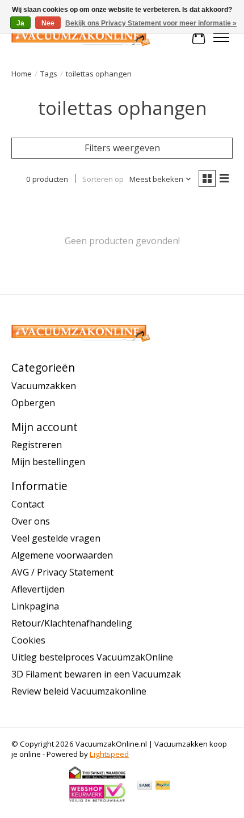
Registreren (36, 444)
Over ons (30, 521)
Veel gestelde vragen (55, 538)
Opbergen (33, 403)
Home (21, 74)
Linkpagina (35, 606)
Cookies (28, 640)
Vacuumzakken (43, 386)
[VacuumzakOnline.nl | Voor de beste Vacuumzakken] (80, 37)
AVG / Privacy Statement (62, 572)
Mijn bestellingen (48, 461)
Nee (47, 23)
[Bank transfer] (144, 786)
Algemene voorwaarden (62, 555)
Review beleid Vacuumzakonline (78, 691)
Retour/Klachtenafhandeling (71, 623)
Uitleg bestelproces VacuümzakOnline (92, 657)
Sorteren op (103, 179)
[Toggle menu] (221, 37)
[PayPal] (162, 786)
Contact (27, 504)
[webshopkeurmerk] (97, 800)
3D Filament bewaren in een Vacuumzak (96, 674)
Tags (48, 74)
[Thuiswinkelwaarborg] (97, 776)
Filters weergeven (122, 148)
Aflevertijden (38, 589)
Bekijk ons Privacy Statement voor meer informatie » (151, 23)
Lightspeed (109, 754)
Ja (20, 23)
